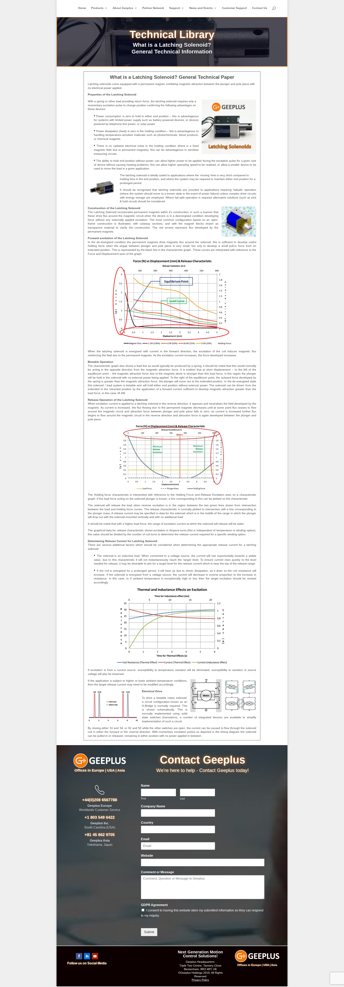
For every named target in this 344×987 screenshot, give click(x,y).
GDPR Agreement (155, 905)
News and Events (201, 8)
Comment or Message (158, 872)
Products (97, 8)
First (143, 798)
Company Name (154, 806)
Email (146, 839)
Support (174, 8)
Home (82, 8)
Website (148, 855)
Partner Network (153, 8)
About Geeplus (123, 8)
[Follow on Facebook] (79, 956)
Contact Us (259, 8)
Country (148, 822)
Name (146, 785)
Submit (149, 932)
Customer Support (234, 8)
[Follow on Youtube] (95, 956)
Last (182, 798)
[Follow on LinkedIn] (87, 956)
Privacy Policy (200, 979)
